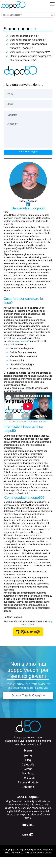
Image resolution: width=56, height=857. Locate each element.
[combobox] (28, 15)
